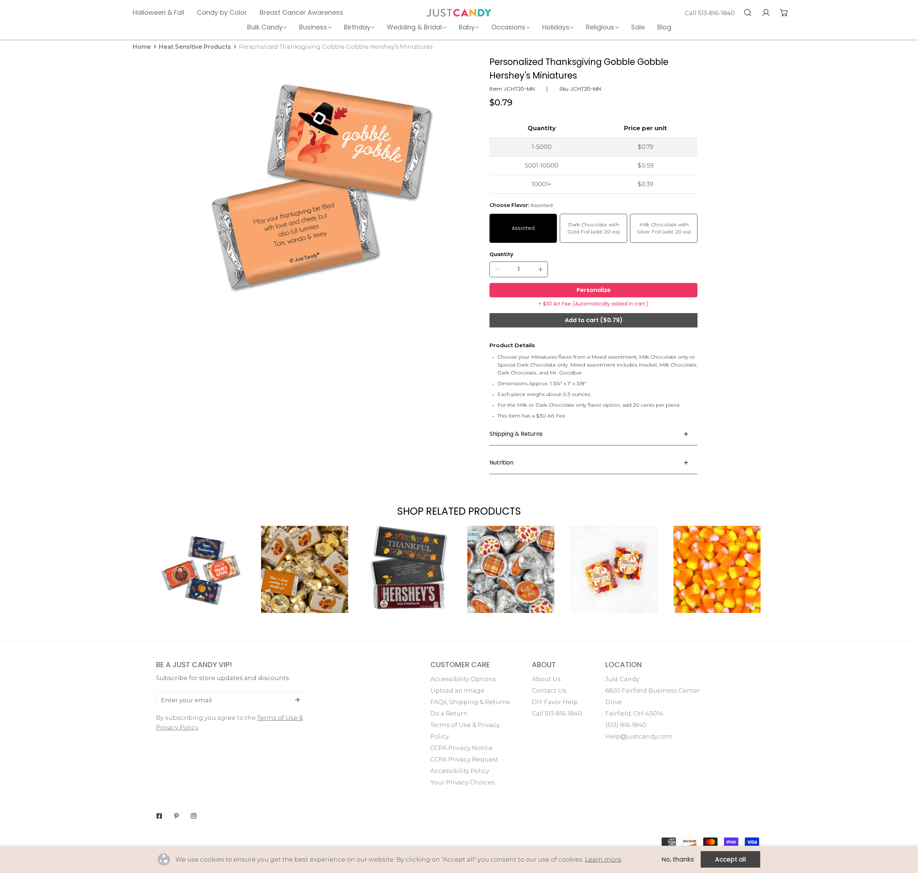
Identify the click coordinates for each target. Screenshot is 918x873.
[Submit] (297, 700)
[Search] (747, 12)
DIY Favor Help (555, 702)
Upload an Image (457, 690)
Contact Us (549, 690)
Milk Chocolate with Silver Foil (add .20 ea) (664, 228)
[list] (321, 188)
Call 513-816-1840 (710, 12)
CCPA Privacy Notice (461, 747)
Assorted (523, 228)
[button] (784, 12)
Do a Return (449, 713)
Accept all (730, 859)
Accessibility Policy (459, 770)
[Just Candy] (459, 12)
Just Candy (622, 679)
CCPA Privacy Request (464, 759)
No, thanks (678, 859)
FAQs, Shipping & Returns (470, 702)
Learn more (603, 859)
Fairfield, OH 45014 (634, 713)
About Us (546, 679)
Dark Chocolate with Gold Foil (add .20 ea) (593, 228)
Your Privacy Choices (462, 782)
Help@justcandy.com (639, 736)
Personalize (594, 290)
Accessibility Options (463, 679)
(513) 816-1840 (625, 724)
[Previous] (135, 575)
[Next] (783, 575)
